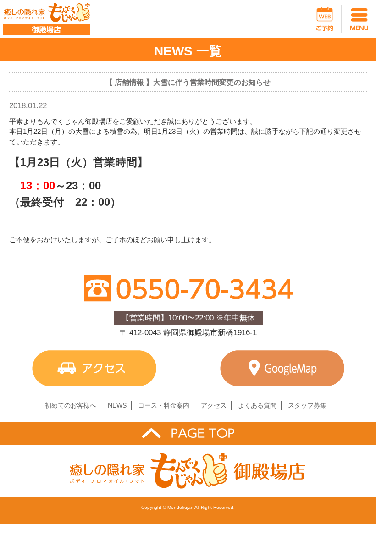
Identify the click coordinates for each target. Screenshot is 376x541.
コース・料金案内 (163, 405)
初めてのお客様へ (70, 405)
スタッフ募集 (307, 405)
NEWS (117, 405)
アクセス (214, 405)
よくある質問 (257, 405)
